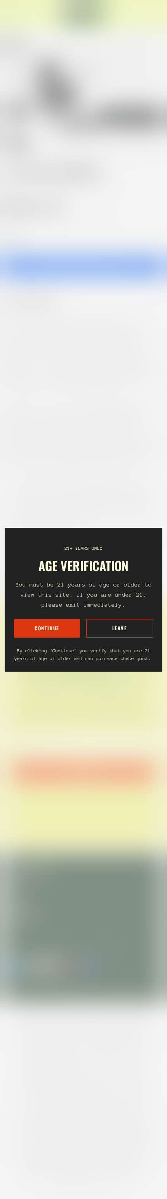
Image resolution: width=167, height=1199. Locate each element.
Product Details (37, 301)
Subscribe (83, 771)
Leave (119, 628)
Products (40, 188)
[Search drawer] (151, 14)
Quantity (14, 240)
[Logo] (83, 14)
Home (12, 188)
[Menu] (14, 14)
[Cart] (158, 14)
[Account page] (25, 14)
